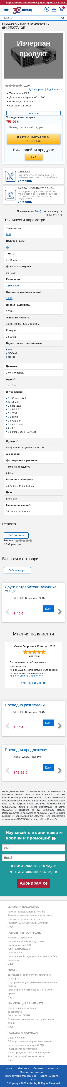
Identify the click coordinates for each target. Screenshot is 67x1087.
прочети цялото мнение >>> (26, 675)
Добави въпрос (17, 570)
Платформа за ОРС (19, 945)
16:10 (9, 298)
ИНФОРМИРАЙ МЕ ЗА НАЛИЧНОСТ (34, 139)
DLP (8, 234)
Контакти (53, 1068)
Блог (33, 1079)
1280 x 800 (12, 285)
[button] (54, 10)
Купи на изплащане (19, 948)
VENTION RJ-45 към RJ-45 (29, 598)
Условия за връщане (20, 937)
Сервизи (38, 1068)
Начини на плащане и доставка (26, 941)
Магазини (23, 1068)
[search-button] (62, 18)
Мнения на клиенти (31, 1072)
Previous (7, 612)
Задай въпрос (54, 89)
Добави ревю (36, 89)
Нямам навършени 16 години (35, 872)
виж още (34, 113)
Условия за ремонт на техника (25, 919)
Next (60, 612)
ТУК (33, 157)
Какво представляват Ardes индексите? (31, 1052)
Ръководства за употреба (22, 1048)
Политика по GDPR (19, 1015)
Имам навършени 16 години (34, 866)
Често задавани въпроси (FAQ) (26, 1045)
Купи (48, 608)
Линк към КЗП (16, 952)
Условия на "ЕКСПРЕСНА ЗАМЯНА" (28, 922)
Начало (8, 1068)
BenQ (38, 211)
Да (7, 247)
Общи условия (16, 1037)
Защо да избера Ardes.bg (22, 1008)
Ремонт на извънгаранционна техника (30, 915)
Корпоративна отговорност (20, 1075)
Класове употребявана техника (26, 1056)
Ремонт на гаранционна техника (26, 911)
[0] (61, 10)
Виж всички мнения (33, 682)
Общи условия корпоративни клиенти (30, 1041)
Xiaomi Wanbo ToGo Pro (27, 756)
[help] (54, 838)
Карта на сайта (49, 1075)
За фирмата (15, 1011)
